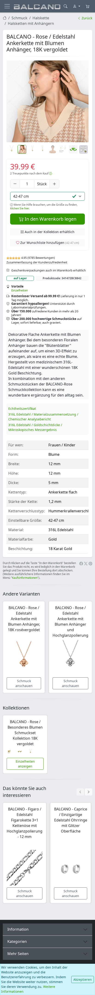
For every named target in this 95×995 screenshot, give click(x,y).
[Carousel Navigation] (84, 791)
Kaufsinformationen (24, 578)
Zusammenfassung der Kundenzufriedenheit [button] (36, 262)
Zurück (86, 18)
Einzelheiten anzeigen (25, 763)
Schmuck (19, 17)
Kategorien (17, 941)
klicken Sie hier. (20, 208)
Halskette (41, 17)
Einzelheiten (19, 290)
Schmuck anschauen (24, 683)
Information (18, 929)
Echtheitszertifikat (22, 408)
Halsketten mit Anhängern (31, 23)
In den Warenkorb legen (50, 219)
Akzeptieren (82, 979)
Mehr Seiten (18, 953)
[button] (47, 101)
